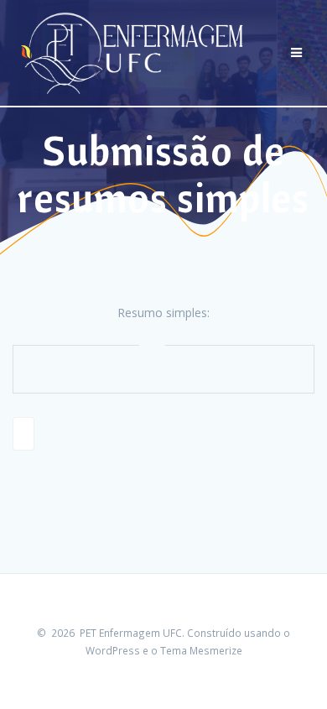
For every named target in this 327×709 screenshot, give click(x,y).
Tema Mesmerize (201, 650)
